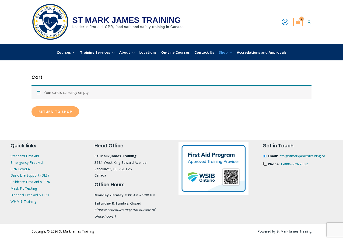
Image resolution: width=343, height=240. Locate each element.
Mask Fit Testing (23, 188)
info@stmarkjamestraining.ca (302, 155)
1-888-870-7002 (294, 164)
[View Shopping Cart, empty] (298, 22)
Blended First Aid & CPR (29, 194)
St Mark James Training (126, 19)
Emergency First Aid (26, 162)
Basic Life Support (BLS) (29, 175)
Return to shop (55, 111)
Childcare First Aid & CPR (30, 181)
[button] (309, 22)
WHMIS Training (23, 201)
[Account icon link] (285, 21)
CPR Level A (20, 169)
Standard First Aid (24, 155)
